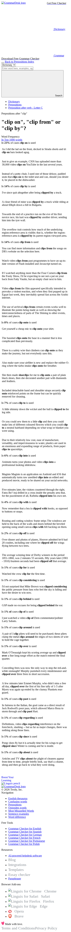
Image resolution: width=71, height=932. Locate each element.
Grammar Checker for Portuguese (26, 840)
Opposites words (17, 807)
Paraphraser (14, 878)
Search (58, 95)
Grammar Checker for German (25, 834)
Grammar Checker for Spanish (25, 831)
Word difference (17, 816)
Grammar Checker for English (24, 828)
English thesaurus (17, 798)
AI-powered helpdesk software (25, 855)
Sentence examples (18, 813)
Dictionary (14, 101)
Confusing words (17, 801)
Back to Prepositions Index (19, 61)
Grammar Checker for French (24, 837)
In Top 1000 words (11, 139)
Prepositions (15, 104)
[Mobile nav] (2, 62)
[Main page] (13, 2)
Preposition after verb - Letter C (25, 107)
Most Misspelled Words (21, 810)
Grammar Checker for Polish (24, 844)
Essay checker (19, 874)
